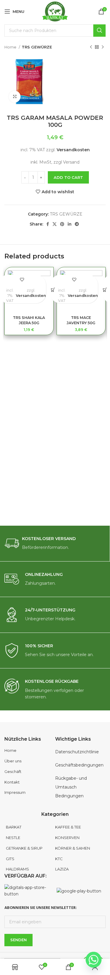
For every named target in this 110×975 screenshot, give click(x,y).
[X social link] (54, 224)
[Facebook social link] (48, 224)
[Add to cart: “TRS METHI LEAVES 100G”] (105, 290)
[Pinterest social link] (62, 224)
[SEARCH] (99, 30)
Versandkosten (73, 149)
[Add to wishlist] (22, 280)
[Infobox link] (54, 543)
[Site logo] (55, 11)
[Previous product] (91, 47)
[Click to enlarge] (15, 96)
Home (10, 47)
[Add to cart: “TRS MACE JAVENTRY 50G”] (53, 290)
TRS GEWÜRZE (37, 47)
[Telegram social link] (77, 224)
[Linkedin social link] (69, 224)
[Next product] (103, 47)
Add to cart (68, 177)
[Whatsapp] (93, 960)
